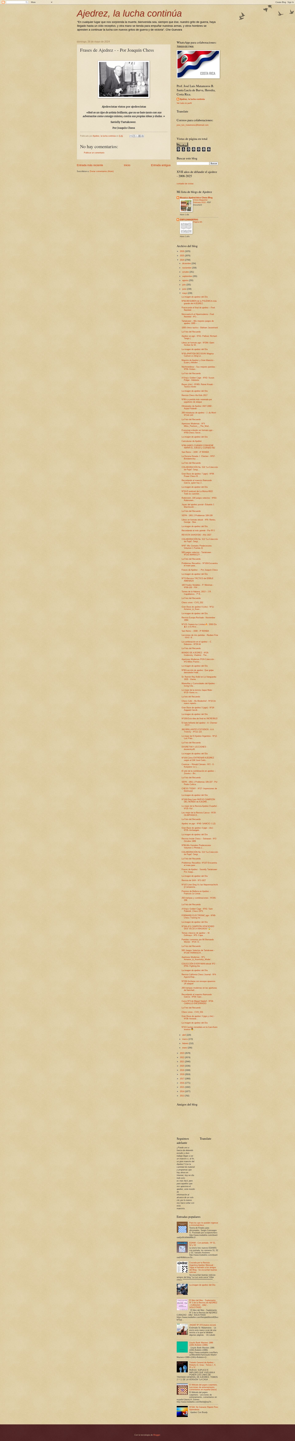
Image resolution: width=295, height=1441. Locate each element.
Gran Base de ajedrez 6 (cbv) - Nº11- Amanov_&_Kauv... (198, 608)
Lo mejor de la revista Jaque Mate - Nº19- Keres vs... (197, 691)
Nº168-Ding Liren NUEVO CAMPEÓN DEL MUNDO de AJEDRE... (198, 800)
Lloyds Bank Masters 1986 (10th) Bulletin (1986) (201, 1343)
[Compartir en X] (136, 136)
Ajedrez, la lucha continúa (129, 13)
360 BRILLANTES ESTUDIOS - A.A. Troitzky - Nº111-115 (198, 730)
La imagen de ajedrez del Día (195, 297)
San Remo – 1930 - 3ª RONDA (195, 631)
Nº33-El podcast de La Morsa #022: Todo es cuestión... (197, 492)
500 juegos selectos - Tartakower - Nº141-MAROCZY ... (197, 553)
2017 (182, 1078)
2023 (182, 1053)
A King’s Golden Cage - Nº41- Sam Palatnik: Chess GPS (197, 910)
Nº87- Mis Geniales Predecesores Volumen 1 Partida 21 (197, 547)
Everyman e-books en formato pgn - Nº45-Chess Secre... (198, 431)
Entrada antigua (161, 165)
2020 (182, 1066)
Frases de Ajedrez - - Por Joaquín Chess (200, 570)
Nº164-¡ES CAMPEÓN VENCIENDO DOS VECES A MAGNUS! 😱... (198, 927)
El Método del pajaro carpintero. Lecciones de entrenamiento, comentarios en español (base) (203, 1387)
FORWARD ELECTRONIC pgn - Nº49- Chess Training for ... (199, 916)
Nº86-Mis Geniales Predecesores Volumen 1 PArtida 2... (196, 846)
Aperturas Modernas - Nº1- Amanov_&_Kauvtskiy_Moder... (197, 958)
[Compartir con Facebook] (139, 136)
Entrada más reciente (90, 165)
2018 (182, 1074)
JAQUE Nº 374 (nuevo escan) (202, 1325)
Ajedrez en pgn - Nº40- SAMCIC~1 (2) (198, 823)
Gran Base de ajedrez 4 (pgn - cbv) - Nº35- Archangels (198, 829)
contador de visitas (185, 183)
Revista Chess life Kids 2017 (194, 395)
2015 (182, 1087)
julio (184, 285)
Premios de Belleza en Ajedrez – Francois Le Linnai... (196, 892)
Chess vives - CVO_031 (192, 1012)
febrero (185, 1043)
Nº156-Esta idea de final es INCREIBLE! (200, 718)
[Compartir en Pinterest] (142, 136)
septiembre (187, 276)
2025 (182, 255)
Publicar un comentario (94, 153)
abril (184, 1035)
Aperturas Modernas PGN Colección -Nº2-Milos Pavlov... (198, 660)
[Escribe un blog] (133, 136)
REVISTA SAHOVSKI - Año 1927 (196, 535)
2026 (182, 251)
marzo (185, 1039)
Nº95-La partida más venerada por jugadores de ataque (197, 400)
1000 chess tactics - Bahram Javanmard (200, 327)
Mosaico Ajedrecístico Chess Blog (196, 197)
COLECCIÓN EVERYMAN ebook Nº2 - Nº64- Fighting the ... (199, 965)
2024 (182, 260)
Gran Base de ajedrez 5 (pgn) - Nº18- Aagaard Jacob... (198, 708)
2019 (182, 1070)
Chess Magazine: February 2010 (200, 201)
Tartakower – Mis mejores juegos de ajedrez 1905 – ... (198, 322)
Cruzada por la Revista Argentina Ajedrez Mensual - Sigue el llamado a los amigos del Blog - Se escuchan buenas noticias (203, 1267)
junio (184, 289)
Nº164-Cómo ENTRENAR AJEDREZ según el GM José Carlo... (198, 759)
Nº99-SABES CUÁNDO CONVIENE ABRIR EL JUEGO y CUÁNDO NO (198, 446)
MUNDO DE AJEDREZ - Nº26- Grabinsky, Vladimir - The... (195, 654)
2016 (182, 1083)
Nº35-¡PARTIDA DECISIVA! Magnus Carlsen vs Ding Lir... (198, 354)
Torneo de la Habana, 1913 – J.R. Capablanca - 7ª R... (196, 592)
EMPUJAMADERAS (189, 219)
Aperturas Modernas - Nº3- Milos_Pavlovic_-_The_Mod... (196, 424)
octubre (185, 272)
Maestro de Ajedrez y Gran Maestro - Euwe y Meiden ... (198, 361)
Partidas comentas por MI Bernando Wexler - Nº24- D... (198, 940)
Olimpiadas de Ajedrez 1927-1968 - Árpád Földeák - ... (197, 407)
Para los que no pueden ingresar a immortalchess (203, 1224)
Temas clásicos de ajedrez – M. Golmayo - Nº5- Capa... (196, 934)
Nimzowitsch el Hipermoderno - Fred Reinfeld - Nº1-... (198, 315)
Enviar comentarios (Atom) (102, 171)
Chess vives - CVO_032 (192, 602)
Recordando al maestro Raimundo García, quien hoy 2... (197, 481)
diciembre (186, 263)
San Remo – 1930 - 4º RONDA (195, 452)
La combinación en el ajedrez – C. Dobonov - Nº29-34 (197, 643)
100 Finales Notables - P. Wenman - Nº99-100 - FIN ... (198, 586)
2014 (182, 1091)
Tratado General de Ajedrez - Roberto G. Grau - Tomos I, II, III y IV (202, 1364)
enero (185, 1048)
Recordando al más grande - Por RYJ (198, 530)
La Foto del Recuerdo (191, 332)
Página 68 (197, 222)
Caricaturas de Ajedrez (192, 441)
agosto (185, 280)
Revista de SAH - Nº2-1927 (194, 880)
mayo (185, 293)
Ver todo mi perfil (184, 103)
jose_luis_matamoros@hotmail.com (192, 125)
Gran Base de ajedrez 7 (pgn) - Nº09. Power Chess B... (198, 475)
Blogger (156, 1435)
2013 (182, 1096)
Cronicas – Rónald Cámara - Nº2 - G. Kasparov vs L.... (198, 765)
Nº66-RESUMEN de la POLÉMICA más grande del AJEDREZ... (199, 302)
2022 (182, 1057)
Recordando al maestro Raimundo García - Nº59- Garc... (197, 995)
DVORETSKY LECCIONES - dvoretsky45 (194, 748)
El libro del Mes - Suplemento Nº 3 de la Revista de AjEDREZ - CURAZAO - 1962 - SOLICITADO (203, 1304)
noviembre (187, 268)
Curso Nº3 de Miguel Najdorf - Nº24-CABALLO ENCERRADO (198, 1002)
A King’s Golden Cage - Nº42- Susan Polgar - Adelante (198, 379)
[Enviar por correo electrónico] (130, 136)
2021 (182, 1061)
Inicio (127, 165)
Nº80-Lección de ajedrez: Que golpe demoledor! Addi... (198, 671)
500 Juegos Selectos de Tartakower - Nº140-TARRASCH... (198, 951)
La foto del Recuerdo (191, 697)
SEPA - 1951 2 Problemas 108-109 (197, 515)
